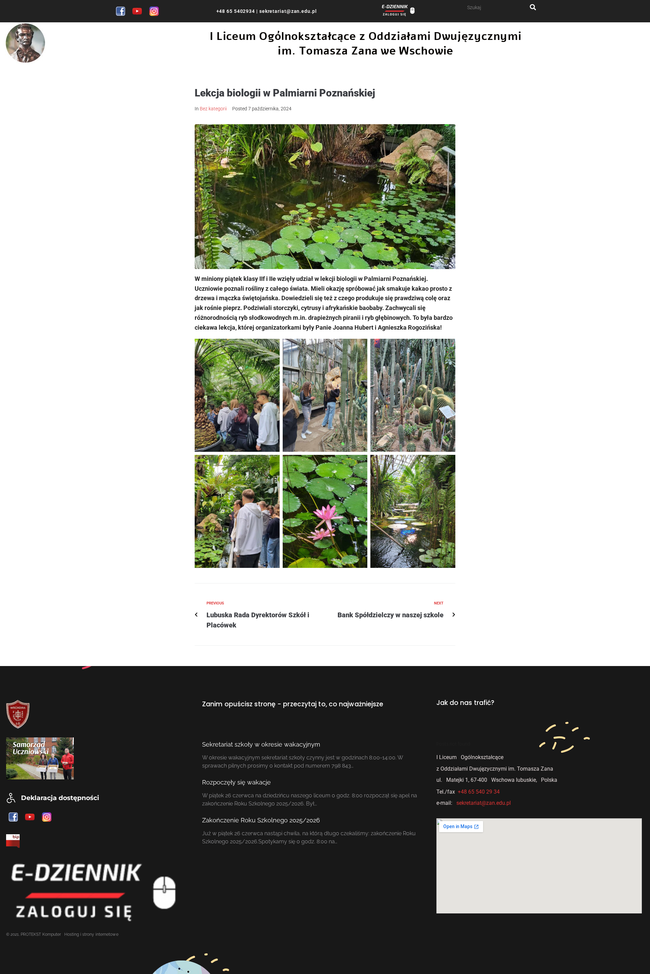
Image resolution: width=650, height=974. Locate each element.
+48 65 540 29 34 (479, 792)
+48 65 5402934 (235, 11)
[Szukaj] (498, 7)
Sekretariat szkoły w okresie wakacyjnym (261, 744)
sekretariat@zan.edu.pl (287, 11)
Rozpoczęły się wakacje (236, 782)
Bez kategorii (213, 108)
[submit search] (533, 7)
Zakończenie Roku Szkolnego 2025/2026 (261, 820)
